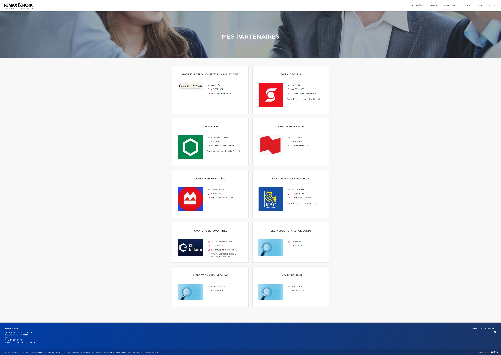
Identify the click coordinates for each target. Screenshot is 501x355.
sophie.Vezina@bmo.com (222, 198)
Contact (481, 5)
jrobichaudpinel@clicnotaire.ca (224, 250)
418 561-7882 (217, 89)
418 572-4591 (217, 141)
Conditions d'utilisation (125, 352)
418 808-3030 (297, 246)
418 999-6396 (297, 194)
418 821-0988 (217, 246)
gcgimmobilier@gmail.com (24, 342)
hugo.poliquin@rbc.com (301, 198)
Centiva (494, 352)
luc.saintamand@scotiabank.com (304, 93)
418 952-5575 (297, 89)
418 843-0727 (297, 290)
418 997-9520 (217, 194)
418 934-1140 (217, 290)
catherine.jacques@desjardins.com (224, 145)
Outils (466, 5)
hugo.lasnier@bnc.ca (300, 145)
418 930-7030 (16, 340)
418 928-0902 (297, 141)
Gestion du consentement (147, 352)
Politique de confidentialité (102, 352)
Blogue (433, 5)
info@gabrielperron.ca (221, 93)
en (495, 5)
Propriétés (417, 5)
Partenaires (450, 5)
